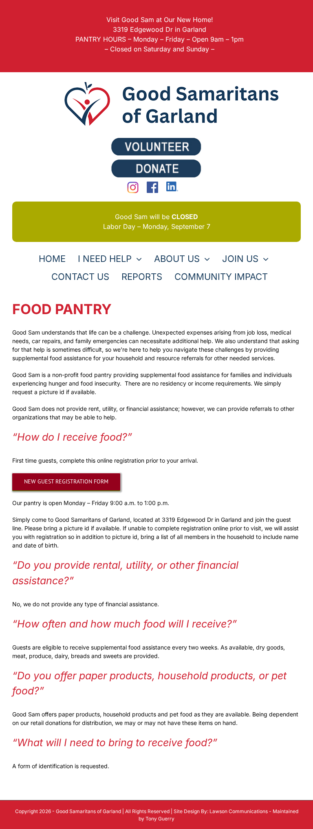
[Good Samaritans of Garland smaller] (175, 81)
